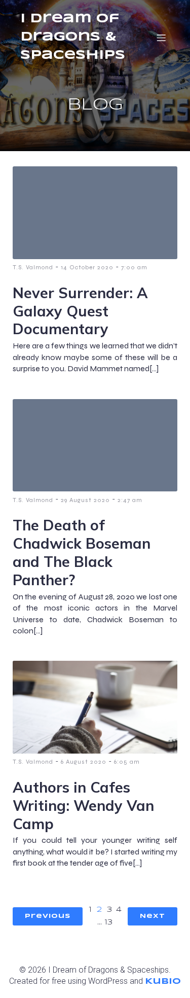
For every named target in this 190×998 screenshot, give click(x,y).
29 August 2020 (85, 500)
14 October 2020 (87, 267)
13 (108, 922)
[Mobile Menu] (161, 37)
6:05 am (127, 761)
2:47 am (130, 500)
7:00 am (134, 267)
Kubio (163, 981)
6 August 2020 (83, 761)
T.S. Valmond (33, 267)
